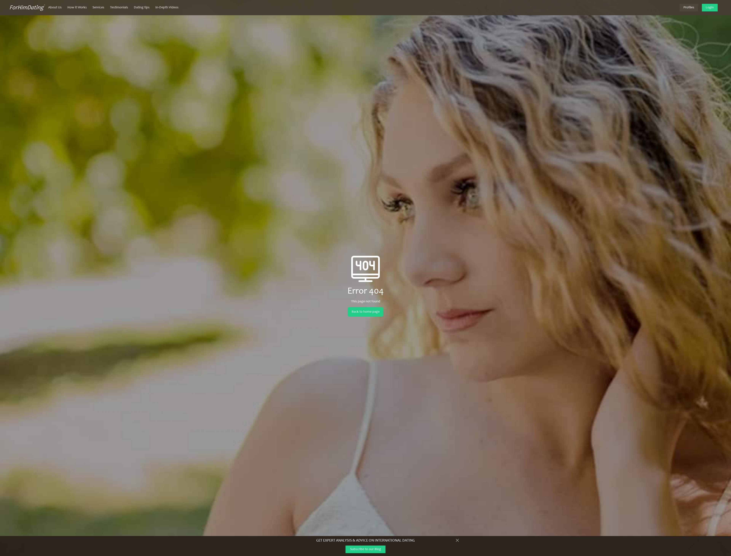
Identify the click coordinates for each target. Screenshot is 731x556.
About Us (55, 7)
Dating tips (142, 7)
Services (98, 7)
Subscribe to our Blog (365, 549)
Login (710, 7)
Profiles (688, 7)
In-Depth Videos (167, 7)
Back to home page (366, 312)
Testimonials (119, 7)
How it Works (77, 7)
